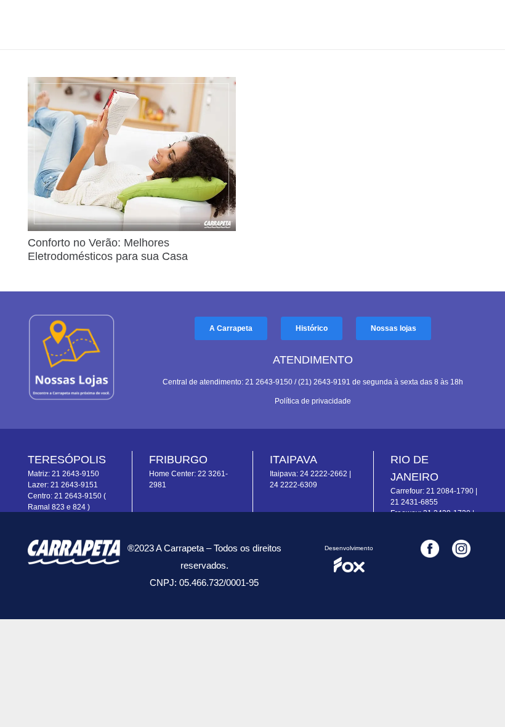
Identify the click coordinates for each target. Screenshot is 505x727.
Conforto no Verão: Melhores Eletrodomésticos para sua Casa (108, 249)
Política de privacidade (313, 401)
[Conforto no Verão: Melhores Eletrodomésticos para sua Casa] (132, 85)
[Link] (71, 357)
